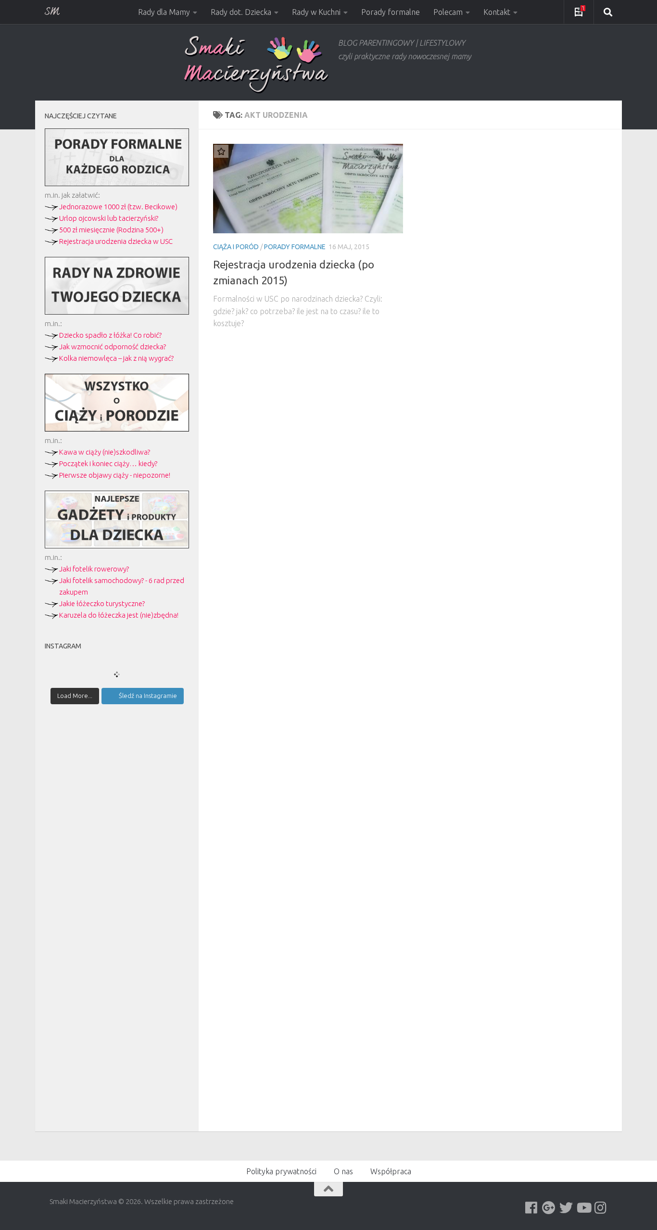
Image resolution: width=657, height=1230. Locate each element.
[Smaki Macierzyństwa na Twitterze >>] (566, 1208)
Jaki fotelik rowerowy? (94, 569)
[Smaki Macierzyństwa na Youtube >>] (583, 1208)
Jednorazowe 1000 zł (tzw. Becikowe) (118, 207)
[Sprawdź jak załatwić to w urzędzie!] (117, 183)
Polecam (448, 12)
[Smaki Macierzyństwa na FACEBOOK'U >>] (531, 1208)
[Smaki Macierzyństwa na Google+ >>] (549, 1208)
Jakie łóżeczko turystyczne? (102, 603)
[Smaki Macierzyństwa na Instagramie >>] (600, 1208)
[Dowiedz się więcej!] (117, 429)
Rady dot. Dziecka (241, 12)
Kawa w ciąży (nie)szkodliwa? (104, 452)
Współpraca (390, 1171)
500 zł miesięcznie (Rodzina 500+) (111, 230)
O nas (343, 1171)
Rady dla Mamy (164, 12)
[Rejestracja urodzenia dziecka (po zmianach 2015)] (308, 188)
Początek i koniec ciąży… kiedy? (108, 463)
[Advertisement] (117, 879)
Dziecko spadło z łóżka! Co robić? (110, 335)
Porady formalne (390, 12)
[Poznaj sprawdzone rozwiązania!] (117, 312)
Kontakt (496, 12)
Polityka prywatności (281, 1171)
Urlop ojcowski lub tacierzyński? (108, 218)
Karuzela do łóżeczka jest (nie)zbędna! (118, 615)
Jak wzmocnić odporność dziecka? (112, 346)
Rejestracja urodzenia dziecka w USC (116, 241)
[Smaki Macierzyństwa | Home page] (256, 64)
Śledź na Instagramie (148, 695)
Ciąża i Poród (236, 247)
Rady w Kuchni (316, 12)
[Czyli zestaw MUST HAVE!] (117, 546)
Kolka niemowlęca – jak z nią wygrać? (116, 358)
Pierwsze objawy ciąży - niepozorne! (114, 475)
